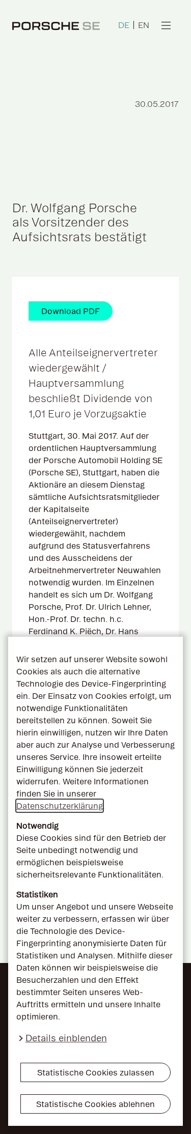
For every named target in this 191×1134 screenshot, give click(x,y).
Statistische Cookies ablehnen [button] (95, 1104)
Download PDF (70, 311)
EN (143, 25)
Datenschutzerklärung (59, 805)
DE (123, 25)
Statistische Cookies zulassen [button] (95, 1072)
